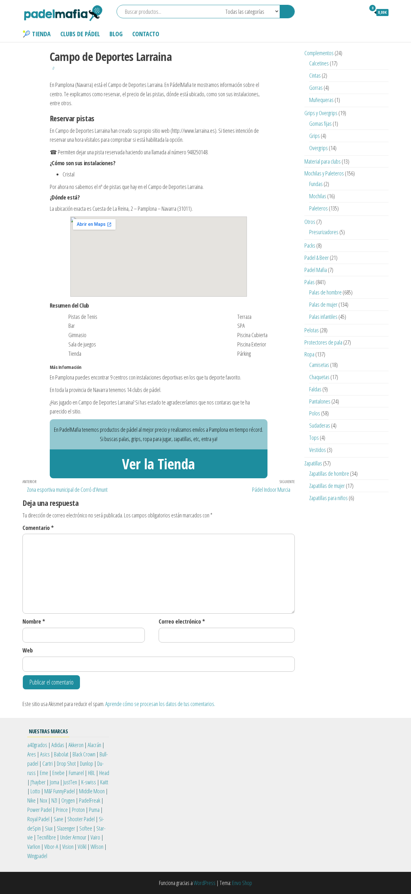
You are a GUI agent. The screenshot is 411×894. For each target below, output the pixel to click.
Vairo (95, 837)
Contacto (145, 34)
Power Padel (39, 809)
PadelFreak (89, 800)
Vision (68, 846)
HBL (91, 773)
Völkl (82, 846)
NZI (54, 800)
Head (104, 773)
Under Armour (73, 837)
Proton (78, 809)
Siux (49, 828)
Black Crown (84, 754)
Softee (85, 828)
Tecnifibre (46, 837)
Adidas (57, 745)
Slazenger (66, 828)
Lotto (35, 791)
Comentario (38, 528)
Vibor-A (51, 846)
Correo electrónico (182, 621)
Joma (54, 782)
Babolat (61, 754)
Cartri (47, 763)
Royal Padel (38, 819)
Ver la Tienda (158, 463)
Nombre (33, 621)
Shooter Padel (81, 819)
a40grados (37, 745)
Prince (62, 809)
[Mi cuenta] (357, 12)
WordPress (204, 883)
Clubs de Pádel (80, 34)
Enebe (58, 773)
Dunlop (86, 763)
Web (27, 650)
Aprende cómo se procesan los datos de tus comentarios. (160, 704)
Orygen (68, 800)
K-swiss (88, 782)
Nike (31, 800)
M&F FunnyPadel (59, 791)
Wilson (97, 846)
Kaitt (104, 782)
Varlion (33, 846)
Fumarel (76, 773)
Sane (58, 819)
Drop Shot (66, 763)
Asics (45, 754)
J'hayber (38, 782)
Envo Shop (242, 883)
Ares (31, 754)
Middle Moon (92, 791)
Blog (116, 34)
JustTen (70, 782)
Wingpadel (37, 856)
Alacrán (94, 745)
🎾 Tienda (36, 34)
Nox (43, 800)
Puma (94, 809)
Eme (44, 773)
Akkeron (75, 745)
